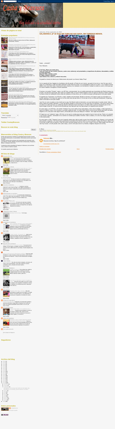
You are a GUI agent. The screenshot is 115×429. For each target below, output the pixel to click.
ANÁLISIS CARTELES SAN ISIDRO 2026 (19, 87)
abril (5, 396)
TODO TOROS (6, 260)
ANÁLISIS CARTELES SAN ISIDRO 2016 (19, 73)
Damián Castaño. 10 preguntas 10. (17, 234)
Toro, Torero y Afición (8, 166)
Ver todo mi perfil (13, 410)
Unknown (46, 138)
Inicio (78, 149)
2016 (4, 374)
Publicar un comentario (44, 146)
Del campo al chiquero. (9, 332)
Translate (13, 117)
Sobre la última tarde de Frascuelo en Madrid (13, 245)
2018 (4, 371)
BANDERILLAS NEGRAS (9, 222)
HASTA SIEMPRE (7, 262)
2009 (4, 401)
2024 (4, 364)
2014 (4, 377)
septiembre (6, 386)
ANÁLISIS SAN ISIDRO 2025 (16, 94)
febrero (5, 398)
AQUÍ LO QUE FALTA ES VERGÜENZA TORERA (14, 253)
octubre (5, 385)
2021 (4, 368)
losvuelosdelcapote (8, 307)
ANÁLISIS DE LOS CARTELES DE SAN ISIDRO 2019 (22, 80)
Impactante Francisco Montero (10, 194)
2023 (4, 365)
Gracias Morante (7, 179)
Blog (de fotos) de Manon (9, 243)
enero (5, 400)
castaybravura (14, 408)
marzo (5, 397)
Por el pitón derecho (8, 329)
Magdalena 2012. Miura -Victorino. (17, 291)
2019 (4, 369)
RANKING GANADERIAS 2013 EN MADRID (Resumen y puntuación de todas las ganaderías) (22, 45)
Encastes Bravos (7, 156)
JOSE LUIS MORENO (8, 318)
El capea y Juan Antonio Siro (49, 131)
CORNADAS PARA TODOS (10, 211)
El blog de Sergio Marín (9, 300)
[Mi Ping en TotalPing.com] (4, 415)
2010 (4, 382)
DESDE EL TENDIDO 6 (8, 268)
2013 (4, 378)
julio (5, 392)
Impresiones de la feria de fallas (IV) (11, 186)
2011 (4, 381)
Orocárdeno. (6, 233)
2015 (4, 375)
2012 (4, 380)
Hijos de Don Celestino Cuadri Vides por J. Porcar (21, 168)
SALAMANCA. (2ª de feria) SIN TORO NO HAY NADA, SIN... (17, 388)
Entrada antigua (110, 149)
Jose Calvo (6, 278)
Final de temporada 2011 (8, 301)
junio (5, 393)
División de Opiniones (8, 185)
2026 (4, 361)
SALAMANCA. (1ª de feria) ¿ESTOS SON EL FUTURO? (16, 389)
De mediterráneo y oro (9, 200)
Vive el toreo (13, 202)
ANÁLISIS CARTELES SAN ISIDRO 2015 (19, 51)
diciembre (6, 384)
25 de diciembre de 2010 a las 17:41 (51, 143)
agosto (5, 390)
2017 (4, 372)
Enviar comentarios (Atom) (54, 152)
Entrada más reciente (45, 149)
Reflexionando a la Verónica (10, 193)
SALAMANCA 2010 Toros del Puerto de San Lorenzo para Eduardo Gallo (70, 131)
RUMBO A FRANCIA (14, 269)
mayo (5, 394)
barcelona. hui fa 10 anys (15, 212)
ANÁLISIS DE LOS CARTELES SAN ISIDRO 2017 (21, 101)
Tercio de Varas (7, 177)
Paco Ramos (6, 289)
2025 (4, 362)
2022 (4, 367)
